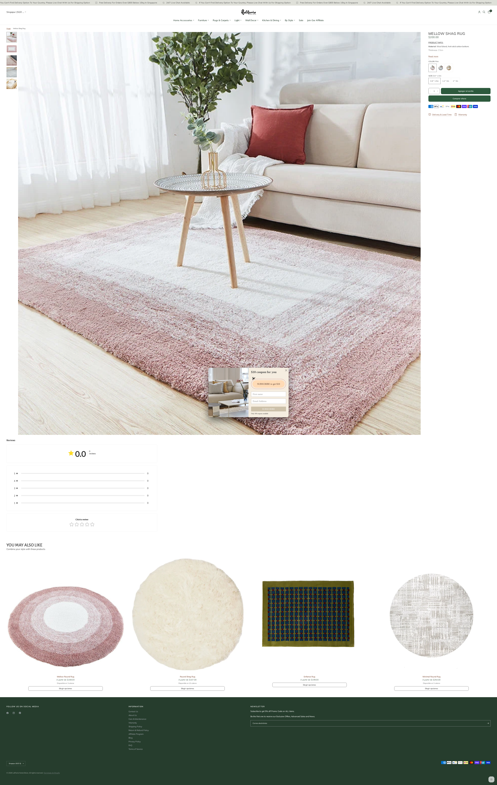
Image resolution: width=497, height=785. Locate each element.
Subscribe (268, 409)
